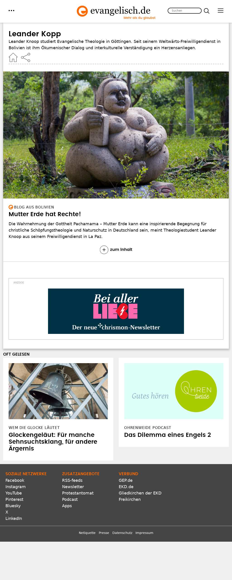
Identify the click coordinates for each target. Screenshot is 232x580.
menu (11, 10)
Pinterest (14, 499)
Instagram (15, 486)
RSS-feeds (72, 480)
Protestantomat (78, 493)
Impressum (144, 533)
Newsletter (73, 486)
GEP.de (126, 480)
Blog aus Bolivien (34, 207)
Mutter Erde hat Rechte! (45, 214)
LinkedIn (13, 518)
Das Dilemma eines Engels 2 (167, 435)
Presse (104, 533)
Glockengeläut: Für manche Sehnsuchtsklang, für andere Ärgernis (53, 442)
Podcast (70, 499)
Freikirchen (130, 499)
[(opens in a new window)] (116, 311)
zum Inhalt (121, 250)
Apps (67, 505)
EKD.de (126, 486)
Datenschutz (122, 533)
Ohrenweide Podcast (147, 428)
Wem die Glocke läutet (34, 428)
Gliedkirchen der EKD (140, 493)
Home (13, 57)
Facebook (14, 480)
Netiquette (87, 533)
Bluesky (13, 505)
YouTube (13, 493)
